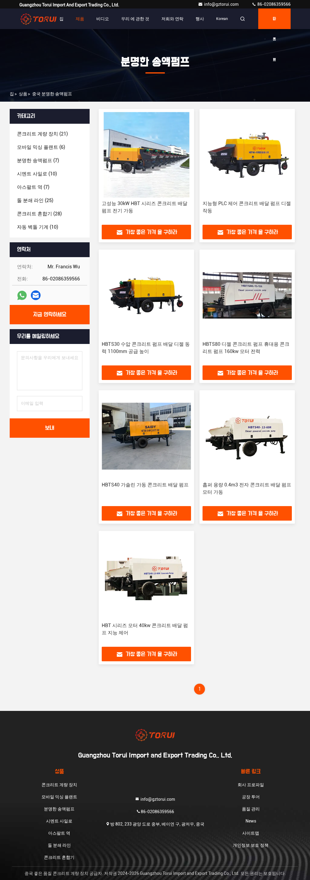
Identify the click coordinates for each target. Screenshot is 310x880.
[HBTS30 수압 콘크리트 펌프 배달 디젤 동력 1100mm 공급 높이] (146, 295)
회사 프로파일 (251, 784)
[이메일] (36, 295)
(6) (41, 147)
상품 (23, 93)
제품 (80, 18)
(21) (42, 134)
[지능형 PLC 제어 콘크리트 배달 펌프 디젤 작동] (247, 155)
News (251, 821)
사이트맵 (250, 833)
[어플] (22, 295)
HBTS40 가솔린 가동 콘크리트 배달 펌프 (145, 485)
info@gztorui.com (221, 4)
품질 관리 (251, 808)
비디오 (102, 18)
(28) (39, 214)
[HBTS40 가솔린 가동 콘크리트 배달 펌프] (146, 436)
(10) (37, 174)
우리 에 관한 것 (135, 18)
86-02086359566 (273, 4)
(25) (35, 200)
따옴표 (274, 23)
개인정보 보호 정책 (251, 845)
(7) (38, 160)
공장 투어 (251, 796)
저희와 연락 (172, 18)
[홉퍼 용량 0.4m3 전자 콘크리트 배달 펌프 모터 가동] (247, 436)
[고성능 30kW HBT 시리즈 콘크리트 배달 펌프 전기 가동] (146, 155)
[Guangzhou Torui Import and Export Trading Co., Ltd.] (38, 18)
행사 (200, 18)
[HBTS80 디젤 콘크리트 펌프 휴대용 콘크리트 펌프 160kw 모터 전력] (247, 295)
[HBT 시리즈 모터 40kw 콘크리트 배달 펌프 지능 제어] (146, 577)
